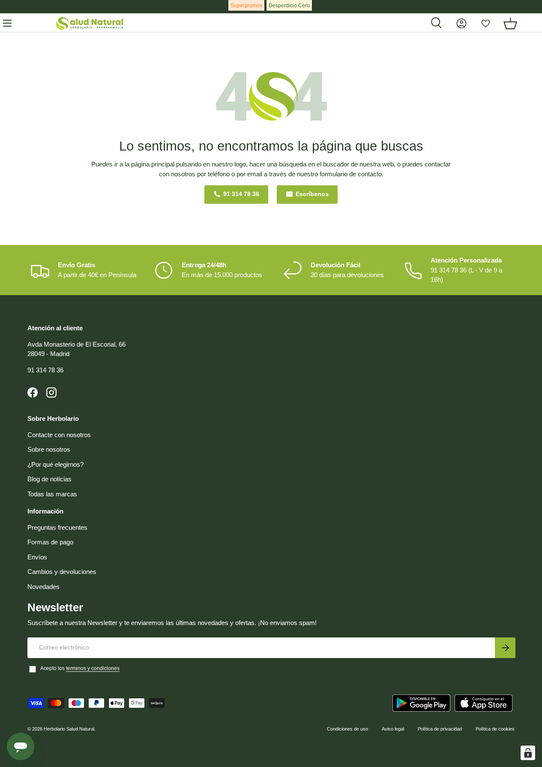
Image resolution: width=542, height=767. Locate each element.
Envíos (37, 557)
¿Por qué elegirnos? (55, 464)
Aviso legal (393, 728)
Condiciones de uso (347, 728)
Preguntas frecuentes (57, 527)
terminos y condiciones (93, 668)
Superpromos (246, 6)
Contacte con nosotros (59, 434)
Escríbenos (312, 194)
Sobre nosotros (48, 449)
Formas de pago (50, 542)
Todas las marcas (52, 494)
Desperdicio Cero (289, 6)
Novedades (43, 586)
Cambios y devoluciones (61, 571)
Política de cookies (495, 728)
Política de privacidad (440, 728)
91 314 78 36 (241, 194)
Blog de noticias (49, 479)
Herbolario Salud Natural (69, 728)
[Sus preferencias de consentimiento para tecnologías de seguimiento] (528, 753)
